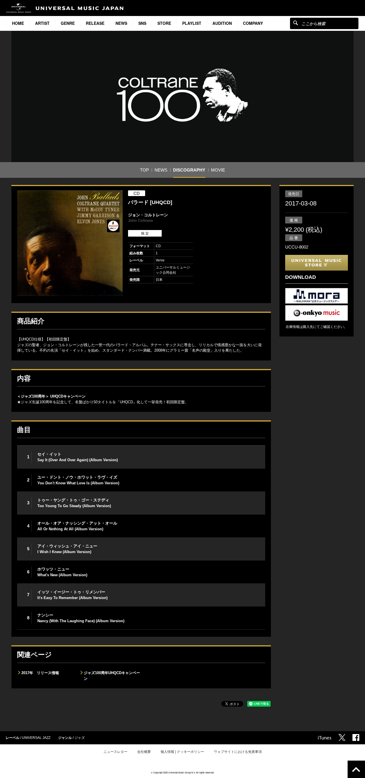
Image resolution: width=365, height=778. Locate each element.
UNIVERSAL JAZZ (36, 738)
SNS (142, 23)
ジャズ (79, 738)
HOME (18, 23)
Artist (42, 23)
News (121, 23)
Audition (222, 23)
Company (253, 23)
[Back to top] (356, 769)
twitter (341, 737)
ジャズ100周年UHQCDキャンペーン (112, 676)
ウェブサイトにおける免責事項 (238, 751)
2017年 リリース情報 (40, 673)
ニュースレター (115, 751)
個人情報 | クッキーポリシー (182, 751)
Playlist (191, 23)
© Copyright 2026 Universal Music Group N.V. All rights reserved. (182, 772)
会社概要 (144, 751)
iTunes (324, 737)
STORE (164, 23)
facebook (355, 737)
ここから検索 (295, 22)
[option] (70, 243)
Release (95, 23)
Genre (68, 23)
